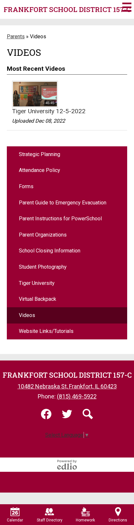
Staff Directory (49, 520)
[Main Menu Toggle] (127, 7)
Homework (85, 520)
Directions (118, 520)
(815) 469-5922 (77, 396)
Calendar (15, 520)
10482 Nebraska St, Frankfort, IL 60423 (67, 386)
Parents (16, 36)
